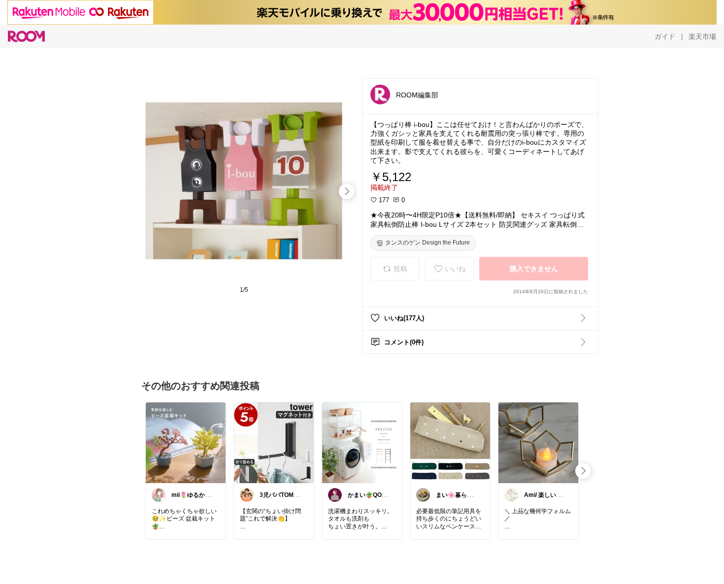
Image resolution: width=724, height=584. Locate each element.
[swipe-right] (347, 191)
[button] (380, 94)
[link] (186, 442)
